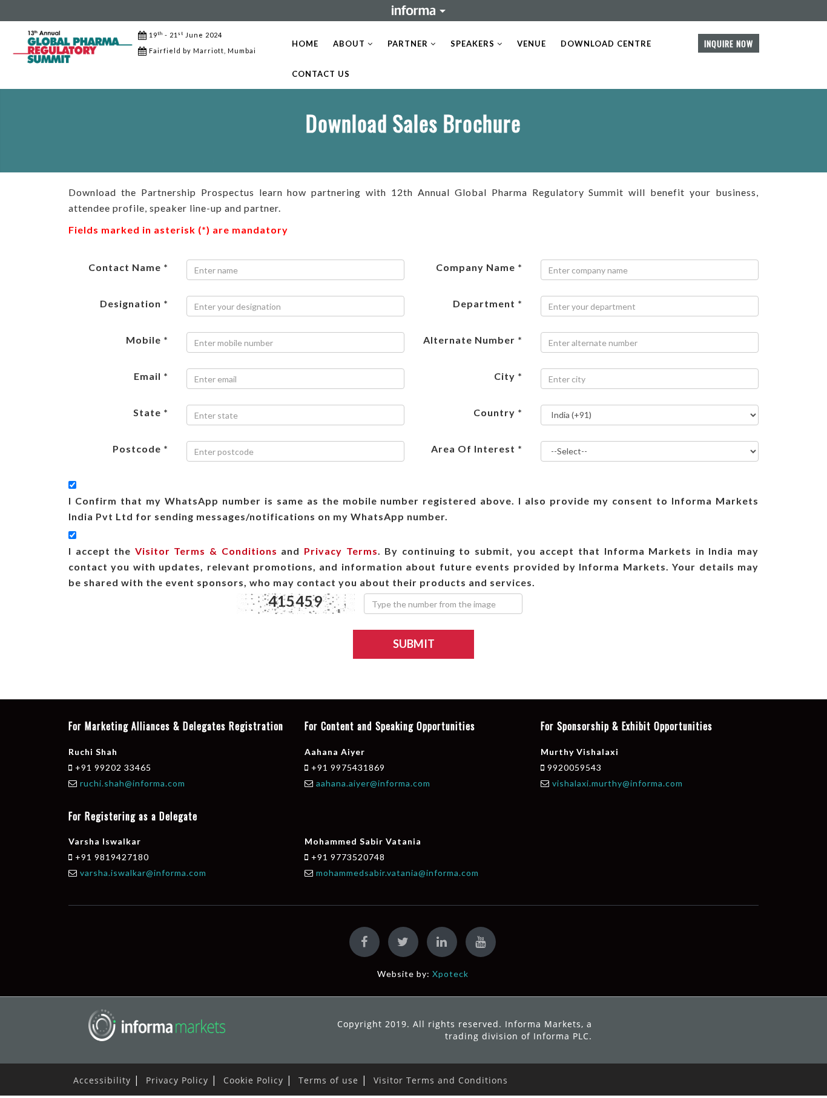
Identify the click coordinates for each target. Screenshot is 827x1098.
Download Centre (606, 43)
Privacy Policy (177, 1080)
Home (305, 43)
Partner (408, 43)
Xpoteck (450, 974)
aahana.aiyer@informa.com (373, 783)
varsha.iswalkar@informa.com (143, 873)
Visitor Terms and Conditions (441, 1080)
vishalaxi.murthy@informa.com (617, 783)
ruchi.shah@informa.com (132, 783)
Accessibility (102, 1080)
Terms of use (328, 1080)
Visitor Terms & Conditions (206, 551)
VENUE (531, 43)
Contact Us (321, 74)
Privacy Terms (341, 551)
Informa (413, 10)
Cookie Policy (253, 1080)
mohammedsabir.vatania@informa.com (397, 873)
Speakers (473, 43)
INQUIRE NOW (728, 43)
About (350, 43)
